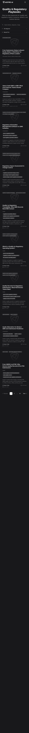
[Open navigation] (25, 2)
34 (20, 393)
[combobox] (14, 28)
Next (24, 393)
